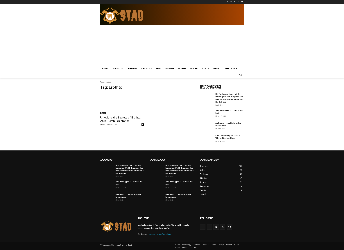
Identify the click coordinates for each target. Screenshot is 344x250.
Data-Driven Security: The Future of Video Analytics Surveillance (227, 137)
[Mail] (216, 227)
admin (102, 124)
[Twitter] (234, 1)
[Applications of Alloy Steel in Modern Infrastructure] (206, 126)
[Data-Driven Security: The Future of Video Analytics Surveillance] (206, 138)
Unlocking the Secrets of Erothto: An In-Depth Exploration (120, 119)
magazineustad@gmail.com (160, 234)
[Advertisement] (169, 45)
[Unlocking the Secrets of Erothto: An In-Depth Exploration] (122, 103)
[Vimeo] (238, 1)
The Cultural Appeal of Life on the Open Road (229, 111)
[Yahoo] (229, 227)
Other (103, 113)
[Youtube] (242, 1)
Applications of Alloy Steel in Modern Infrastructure (228, 124)
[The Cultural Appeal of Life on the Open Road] (206, 113)
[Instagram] (231, 1)
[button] (240, 75)
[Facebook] (227, 1)
